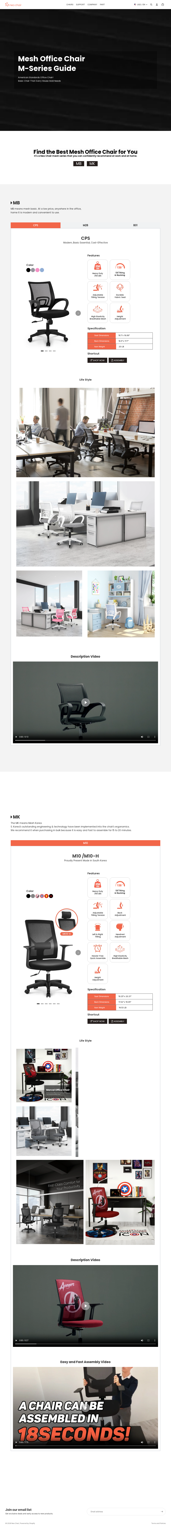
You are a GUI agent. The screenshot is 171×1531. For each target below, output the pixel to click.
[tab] (38, 1003)
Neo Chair (15, 1523)
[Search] (151, 4)
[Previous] (18, 313)
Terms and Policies (158, 1523)
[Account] (157, 4)
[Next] (78, 313)
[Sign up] (161, 1511)
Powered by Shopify (27, 1523)
